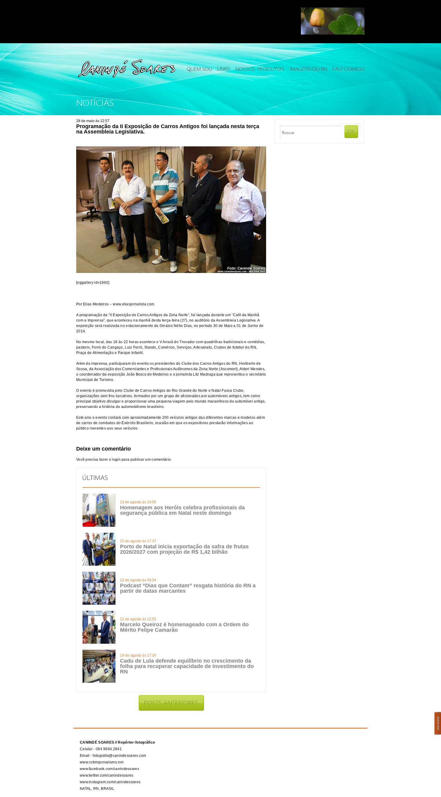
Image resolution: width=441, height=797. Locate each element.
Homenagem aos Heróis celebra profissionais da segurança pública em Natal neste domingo (182, 510)
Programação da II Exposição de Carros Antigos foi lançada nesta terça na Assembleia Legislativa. (167, 129)
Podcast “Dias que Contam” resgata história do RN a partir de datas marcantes (188, 588)
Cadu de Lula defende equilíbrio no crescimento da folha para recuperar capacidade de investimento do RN (187, 666)
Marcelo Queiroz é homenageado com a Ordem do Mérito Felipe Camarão (184, 627)
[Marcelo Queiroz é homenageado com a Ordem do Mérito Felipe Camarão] (99, 642)
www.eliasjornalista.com (133, 304)
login (116, 459)
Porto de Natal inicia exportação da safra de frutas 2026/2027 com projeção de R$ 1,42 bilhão (184, 549)
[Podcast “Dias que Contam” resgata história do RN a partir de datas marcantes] (99, 603)
